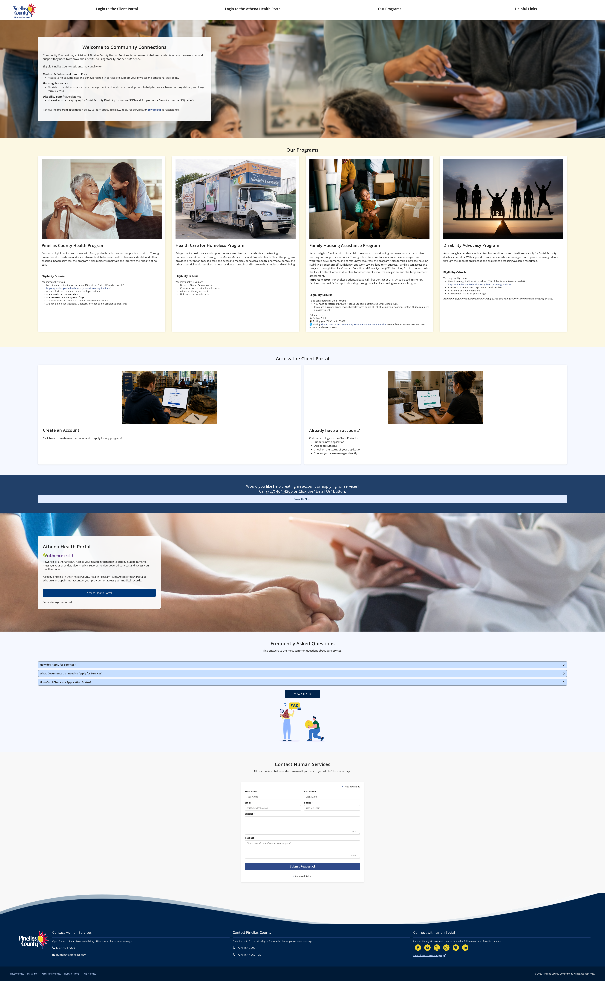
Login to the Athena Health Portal (253, 8)
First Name (251, 791)
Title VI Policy (89, 973)
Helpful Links (526, 8)
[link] (101, 244)
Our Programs (389, 8)
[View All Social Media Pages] (445, 955)
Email (248, 802)
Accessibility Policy (51, 973)
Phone (307, 802)
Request (249, 837)
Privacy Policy (17, 973)
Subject (249, 813)
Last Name (310, 791)
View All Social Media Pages (427, 955)
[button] (302, 665)
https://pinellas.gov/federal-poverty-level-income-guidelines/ (78, 288)
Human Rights (71, 973)
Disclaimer (32, 973)
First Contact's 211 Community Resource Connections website (353, 324)
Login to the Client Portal (117, 8)
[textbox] (302, 825)
